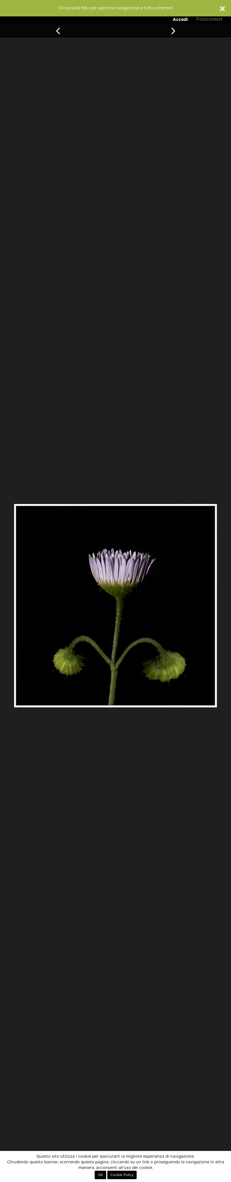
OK (100, 1175)
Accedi (180, 19)
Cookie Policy (122, 1175)
